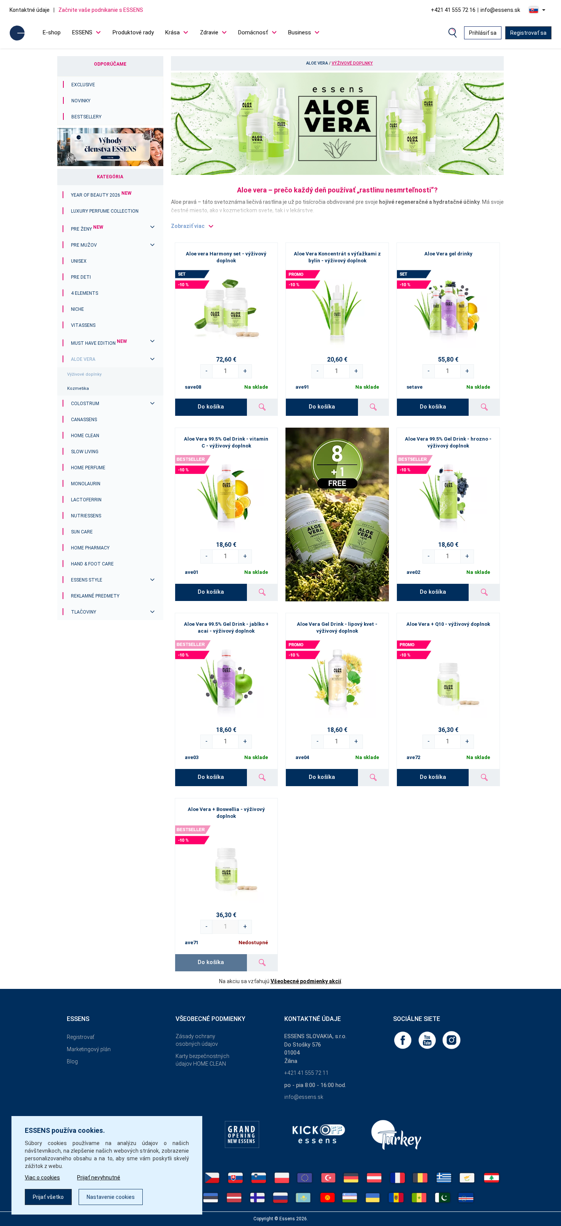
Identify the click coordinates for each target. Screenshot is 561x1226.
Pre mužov (84, 245)
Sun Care (82, 532)
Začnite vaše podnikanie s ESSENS (100, 10)
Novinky (80, 100)
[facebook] (403, 1039)
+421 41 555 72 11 (306, 1073)
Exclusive (83, 84)
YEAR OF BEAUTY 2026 (101, 195)
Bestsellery (86, 117)
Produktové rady (133, 32)
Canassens (84, 419)
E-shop (52, 32)
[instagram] (451, 1039)
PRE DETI (81, 277)
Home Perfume (88, 467)
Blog (72, 1061)
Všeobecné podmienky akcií (306, 981)
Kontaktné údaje (30, 10)
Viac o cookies (42, 1177)
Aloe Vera (83, 359)
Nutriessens (86, 516)
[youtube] (428, 1039)
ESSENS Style (86, 580)
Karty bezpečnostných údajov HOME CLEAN (202, 1060)
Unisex (79, 261)
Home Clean (85, 435)
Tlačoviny (83, 612)
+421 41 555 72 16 (453, 10)
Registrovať (80, 1037)
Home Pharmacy (90, 548)
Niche (77, 309)
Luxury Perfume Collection (105, 211)
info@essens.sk (500, 10)
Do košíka (211, 406)
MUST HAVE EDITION (99, 343)
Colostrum (85, 403)
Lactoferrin (86, 499)
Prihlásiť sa (483, 33)
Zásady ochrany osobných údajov (197, 1040)
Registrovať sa (528, 33)
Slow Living (84, 451)
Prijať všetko (48, 1197)
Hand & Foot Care (92, 564)
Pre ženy (87, 229)
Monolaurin (85, 483)
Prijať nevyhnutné (98, 1177)
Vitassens (83, 325)
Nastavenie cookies (111, 1197)
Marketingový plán (89, 1049)
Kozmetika (78, 388)
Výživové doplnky (84, 374)
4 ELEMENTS (84, 293)
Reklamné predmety (95, 596)
